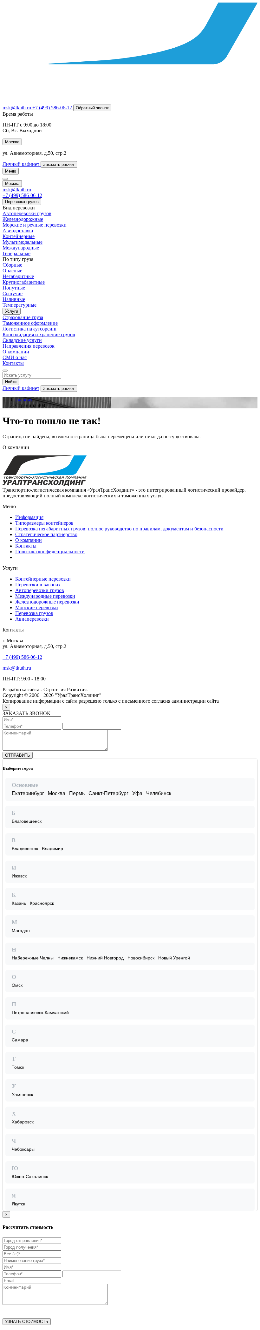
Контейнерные (19, 236)
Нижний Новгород (105, 957)
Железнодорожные (23, 219)
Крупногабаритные (24, 282)
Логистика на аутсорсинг (30, 328)
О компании (16, 351)
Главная (23, 399)
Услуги (11, 311)
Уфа (137, 793)
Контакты (13, 363)
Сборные (12, 265)
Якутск (18, 1203)
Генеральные (16, 253)
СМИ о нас (15, 357)
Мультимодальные (22, 242)
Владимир (52, 848)
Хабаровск (23, 1121)
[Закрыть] (252, 764)
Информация (29, 517)
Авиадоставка (18, 230)
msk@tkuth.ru (17, 107)
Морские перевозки (36, 607)
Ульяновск (22, 1094)
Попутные (14, 287)
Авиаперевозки (32, 619)
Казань (19, 903)
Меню (10, 171)
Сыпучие (13, 293)
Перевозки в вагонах (38, 584)
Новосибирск (140, 957)
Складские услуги (22, 340)
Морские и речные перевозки (35, 225)
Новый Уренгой (174, 957)
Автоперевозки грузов (27, 213)
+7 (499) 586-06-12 (22, 657)
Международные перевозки (45, 596)
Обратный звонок (92, 108)
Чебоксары (23, 1149)
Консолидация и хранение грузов (39, 334)
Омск (17, 985)
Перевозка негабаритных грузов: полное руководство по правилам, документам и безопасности (119, 528)
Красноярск (42, 903)
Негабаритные (18, 276)
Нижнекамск (70, 957)
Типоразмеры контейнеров (44, 523)
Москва (56, 793)
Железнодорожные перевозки (47, 601)
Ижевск (19, 875)
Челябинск (158, 793)
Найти (10, 381)
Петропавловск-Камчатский (40, 1012)
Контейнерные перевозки (43, 579)
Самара (20, 1039)
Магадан (21, 930)
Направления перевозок (29, 346)
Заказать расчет (59, 388)
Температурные (19, 305)
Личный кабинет (21, 388)
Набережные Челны (33, 957)
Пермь (77, 793)
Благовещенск (27, 821)
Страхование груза (23, 317)
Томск (18, 1067)
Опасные (12, 270)
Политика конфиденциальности (50, 551)
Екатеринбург (28, 793)
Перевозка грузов (22, 201)
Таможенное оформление (30, 323)
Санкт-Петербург (108, 793)
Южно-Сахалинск (30, 1176)
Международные (21, 247)
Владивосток (25, 848)
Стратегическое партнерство (46, 534)
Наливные (14, 299)
